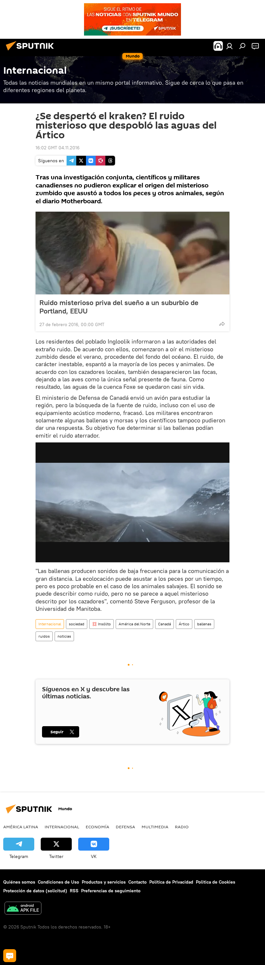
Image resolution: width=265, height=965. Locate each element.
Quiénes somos (19, 882)
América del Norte (134, 623)
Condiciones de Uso (58, 882)
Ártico (184, 623)
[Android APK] (23, 909)
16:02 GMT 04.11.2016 (58, 148)
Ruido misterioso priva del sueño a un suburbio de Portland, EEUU (118, 306)
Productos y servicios (104, 882)
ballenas (204, 623)
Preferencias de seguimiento (111, 891)
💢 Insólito (101, 623)
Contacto (137, 882)
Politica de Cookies (215, 882)
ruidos (44, 636)
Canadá (164, 623)
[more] (222, 323)
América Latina (20, 827)
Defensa (125, 827)
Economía (97, 827)
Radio (182, 827)
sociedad (76, 623)
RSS (74, 891)
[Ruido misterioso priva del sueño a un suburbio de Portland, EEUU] (132, 253)
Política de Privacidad (171, 882)
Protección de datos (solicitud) (35, 891)
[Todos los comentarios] (9, 955)
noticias (64, 636)
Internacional (49, 623)
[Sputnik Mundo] (31, 51)
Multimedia (155, 827)
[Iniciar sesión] (229, 45)
